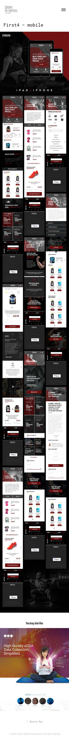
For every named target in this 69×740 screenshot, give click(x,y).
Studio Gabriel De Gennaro (29, 733)
